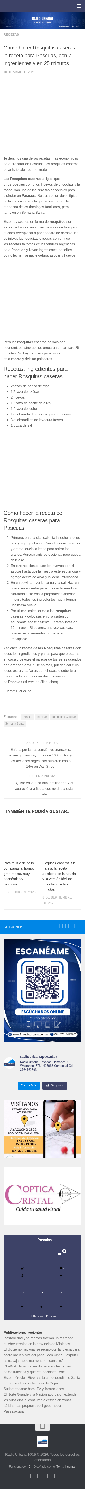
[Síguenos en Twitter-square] (67, 926)
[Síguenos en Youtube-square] (73, 926)
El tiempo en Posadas (43, 1316)
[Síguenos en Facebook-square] (61, 926)
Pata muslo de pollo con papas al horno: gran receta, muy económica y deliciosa (19, 873)
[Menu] (79, 6)
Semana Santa (14, 723)
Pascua (27, 716)
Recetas (11, 34)
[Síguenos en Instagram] (79, 926)
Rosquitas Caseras (64, 716)
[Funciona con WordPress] (29, 1466)
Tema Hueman (66, 1466)
